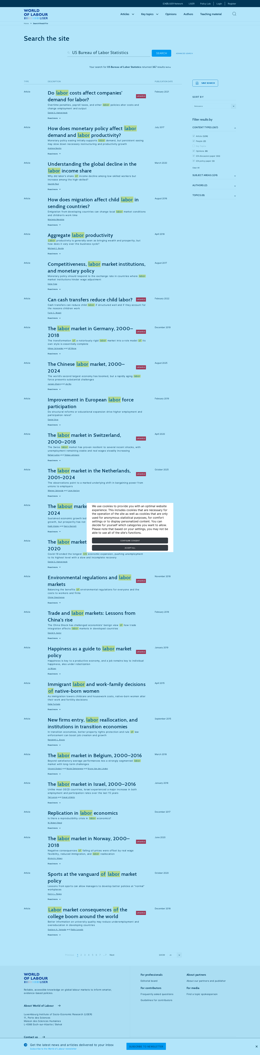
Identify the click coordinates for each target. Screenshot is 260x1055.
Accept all (130, 548)
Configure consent (130, 541)
